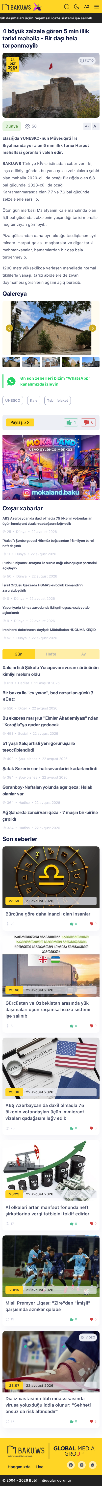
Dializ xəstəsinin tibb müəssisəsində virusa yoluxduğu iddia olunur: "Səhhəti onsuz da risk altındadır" (48, 1405)
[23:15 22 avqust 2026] (51, 1265)
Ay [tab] (83, 654)
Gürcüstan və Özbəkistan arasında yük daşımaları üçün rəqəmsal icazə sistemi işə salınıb (47, 1009)
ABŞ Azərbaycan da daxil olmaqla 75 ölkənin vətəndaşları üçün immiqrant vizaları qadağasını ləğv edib (44, 1112)
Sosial (23, 733)
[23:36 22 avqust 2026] (51, 1068)
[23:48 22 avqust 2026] (51, 966)
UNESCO (12, 400)
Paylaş (16, 422)
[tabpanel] (51, 747)
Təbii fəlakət (57, 400)
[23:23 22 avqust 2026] (51, 1170)
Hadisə (23, 683)
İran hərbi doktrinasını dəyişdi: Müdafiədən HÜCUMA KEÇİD (49, 630)
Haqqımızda (19, 1467)
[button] (92, 328)
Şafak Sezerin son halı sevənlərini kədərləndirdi (49, 768)
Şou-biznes (28, 759)
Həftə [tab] (51, 654)
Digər (22, 708)
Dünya (11, 126)
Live (39, 1467)
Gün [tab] (19, 654)
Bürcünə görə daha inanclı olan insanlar (47, 913)
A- (87, 126)
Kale (33, 400)
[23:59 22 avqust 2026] (51, 876)
